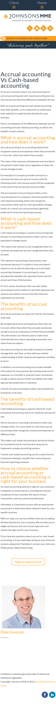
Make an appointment (28, 561)
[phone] (30, 31)
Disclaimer (41, 681)
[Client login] (50, 31)
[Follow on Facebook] (45, 695)
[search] (43, 31)
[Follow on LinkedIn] (52, 695)
